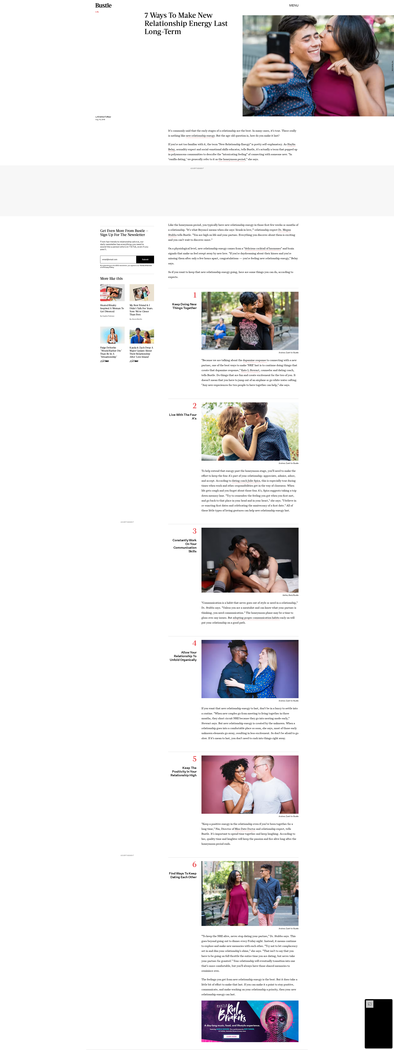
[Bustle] (103, 5)
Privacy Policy (108, 267)
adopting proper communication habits (256, 617)
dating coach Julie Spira (246, 480)
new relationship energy (200, 135)
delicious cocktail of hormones (263, 248)
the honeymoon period (232, 159)
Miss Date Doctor (245, 829)
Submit (145, 259)
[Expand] (368, 1002)
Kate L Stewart (250, 370)
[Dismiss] (389, 1002)
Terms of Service (146, 265)
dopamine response (255, 360)
